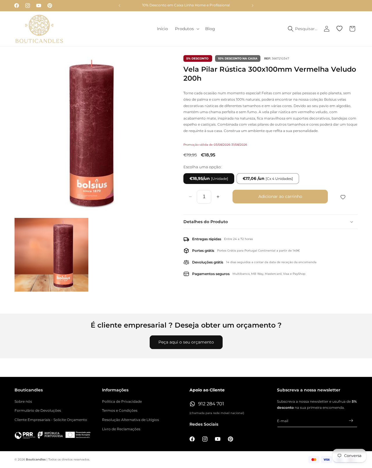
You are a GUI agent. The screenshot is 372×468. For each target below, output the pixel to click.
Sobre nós (23, 401)
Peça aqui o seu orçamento (186, 342)
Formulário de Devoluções (38, 410)
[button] (186, 29)
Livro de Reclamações (121, 429)
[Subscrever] (350, 420)
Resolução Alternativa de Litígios (130, 420)
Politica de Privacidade (122, 401)
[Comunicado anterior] (119, 5)
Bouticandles (36, 459)
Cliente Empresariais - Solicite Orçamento (51, 420)
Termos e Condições (119, 410)
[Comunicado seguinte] (252, 5)
